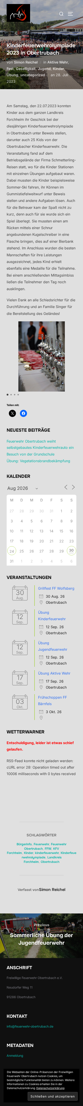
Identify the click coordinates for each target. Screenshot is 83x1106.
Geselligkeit (26, 68)
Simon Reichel (26, 62)
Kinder (58, 68)
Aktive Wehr (57, 62)
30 (71, 550)
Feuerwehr (41, 844)
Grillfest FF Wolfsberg (56, 588)
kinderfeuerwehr (47, 853)
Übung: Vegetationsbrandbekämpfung (38, 461)
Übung (12, 75)
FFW (48, 849)
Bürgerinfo (24, 844)
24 (12, 551)
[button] (7, 395)
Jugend (44, 68)
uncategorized (32, 75)
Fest (10, 68)
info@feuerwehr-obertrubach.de (30, 1026)
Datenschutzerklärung (50, 1088)
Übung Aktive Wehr (54, 673)
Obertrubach (50, 862)
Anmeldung (15, 1055)
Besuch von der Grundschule (30, 454)
